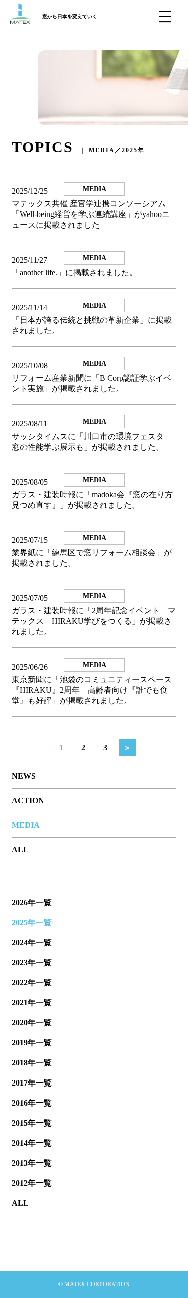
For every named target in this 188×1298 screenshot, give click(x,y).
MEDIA (26, 825)
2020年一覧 (32, 1022)
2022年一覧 (32, 982)
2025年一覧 (32, 922)
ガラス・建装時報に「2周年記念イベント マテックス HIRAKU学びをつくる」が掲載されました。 (94, 621)
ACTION (28, 800)
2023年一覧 (32, 962)
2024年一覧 (32, 942)
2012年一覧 (32, 1183)
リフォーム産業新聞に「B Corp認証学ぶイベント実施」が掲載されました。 (91, 383)
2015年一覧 (32, 1123)
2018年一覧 (32, 1062)
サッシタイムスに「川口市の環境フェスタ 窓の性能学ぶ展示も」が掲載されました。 (92, 441)
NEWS (24, 776)
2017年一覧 (32, 1082)
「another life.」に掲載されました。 (74, 272)
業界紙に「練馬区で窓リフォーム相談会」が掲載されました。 (92, 557)
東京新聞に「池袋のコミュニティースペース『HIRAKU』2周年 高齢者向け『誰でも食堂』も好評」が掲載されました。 (92, 690)
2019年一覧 (32, 1042)
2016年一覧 (32, 1103)
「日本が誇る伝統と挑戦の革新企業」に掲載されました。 (92, 325)
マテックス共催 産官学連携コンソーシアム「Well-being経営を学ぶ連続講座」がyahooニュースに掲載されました (91, 214)
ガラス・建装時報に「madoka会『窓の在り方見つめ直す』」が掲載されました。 (92, 499)
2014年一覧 (32, 1143)
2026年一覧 (32, 902)
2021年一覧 (32, 1002)
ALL (20, 849)
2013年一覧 (32, 1163)
